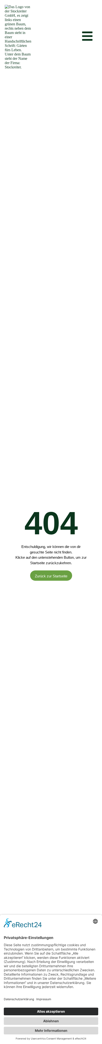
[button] (75, 37)
